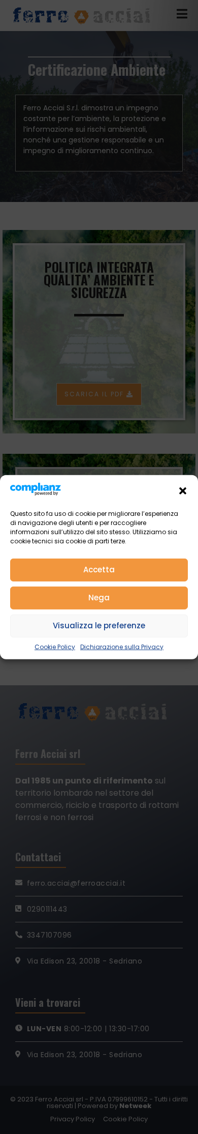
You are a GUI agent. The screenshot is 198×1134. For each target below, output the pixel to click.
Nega (99, 597)
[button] (183, 490)
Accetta (99, 569)
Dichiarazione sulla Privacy (121, 647)
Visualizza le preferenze (99, 625)
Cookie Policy (55, 647)
